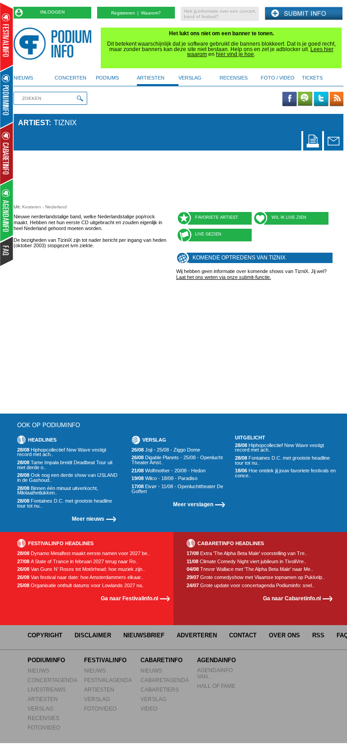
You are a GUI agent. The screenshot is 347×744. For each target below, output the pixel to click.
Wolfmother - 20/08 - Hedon (168, 470)
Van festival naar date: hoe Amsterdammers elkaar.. (80, 577)
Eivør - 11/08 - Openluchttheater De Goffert (177, 489)
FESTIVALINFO (105, 660)
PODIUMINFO (46, 660)
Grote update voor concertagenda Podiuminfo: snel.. (250, 585)
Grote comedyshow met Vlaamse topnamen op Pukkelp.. (256, 577)
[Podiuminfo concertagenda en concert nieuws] (7, 96)
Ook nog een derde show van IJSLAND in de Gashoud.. (67, 477)
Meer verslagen (193, 504)
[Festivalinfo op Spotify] (305, 99)
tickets (312, 77)
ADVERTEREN (197, 635)
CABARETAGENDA (165, 680)
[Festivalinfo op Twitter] (320, 99)
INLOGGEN (52, 11)
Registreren (123, 12)
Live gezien (208, 234)
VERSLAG (40, 708)
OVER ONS (284, 635)
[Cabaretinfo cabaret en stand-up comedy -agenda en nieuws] (6, 153)
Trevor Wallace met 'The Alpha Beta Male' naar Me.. (250, 569)
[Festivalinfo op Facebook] (289, 99)
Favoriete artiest (216, 217)
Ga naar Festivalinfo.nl (129, 598)
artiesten (150, 77)
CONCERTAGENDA (52, 680)
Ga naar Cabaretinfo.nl (292, 598)
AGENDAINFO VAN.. (215, 673)
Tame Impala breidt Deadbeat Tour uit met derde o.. (65, 465)
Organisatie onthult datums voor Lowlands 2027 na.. (81, 585)
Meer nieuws (88, 519)
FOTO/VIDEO (44, 727)
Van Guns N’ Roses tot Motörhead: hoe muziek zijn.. (81, 569)
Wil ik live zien (289, 217)
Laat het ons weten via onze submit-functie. (223, 277)
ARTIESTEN (43, 699)
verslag (190, 77)
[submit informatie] (303, 14)
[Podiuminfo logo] (55, 44)
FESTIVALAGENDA (108, 680)
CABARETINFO (162, 660)
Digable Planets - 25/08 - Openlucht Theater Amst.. (177, 460)
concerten (70, 77)
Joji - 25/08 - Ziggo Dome (165, 449)
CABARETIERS (160, 689)
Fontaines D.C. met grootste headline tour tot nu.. (64, 503)
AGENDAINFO (216, 660)
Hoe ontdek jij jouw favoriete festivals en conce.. (285, 473)
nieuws (23, 77)
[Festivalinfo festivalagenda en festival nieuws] (6, 36)
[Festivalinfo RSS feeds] (336, 99)
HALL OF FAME (216, 686)
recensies (234, 77)
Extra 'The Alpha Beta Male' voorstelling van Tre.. (247, 553)
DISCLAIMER (93, 635)
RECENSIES (43, 718)
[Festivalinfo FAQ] (7, 251)
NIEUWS (38, 670)
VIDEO (149, 708)
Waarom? (151, 12)
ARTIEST (33, 123)
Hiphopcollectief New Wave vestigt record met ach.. (61, 452)
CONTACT (243, 635)
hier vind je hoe (235, 54)
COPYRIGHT (45, 635)
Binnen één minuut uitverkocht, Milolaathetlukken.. (57, 490)
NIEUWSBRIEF (143, 635)
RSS (318, 635)
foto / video (278, 77)
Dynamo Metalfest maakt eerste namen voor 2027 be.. (83, 553)
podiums (107, 77)
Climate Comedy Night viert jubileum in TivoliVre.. (246, 561)
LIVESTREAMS (47, 689)
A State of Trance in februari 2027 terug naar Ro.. (77, 561)
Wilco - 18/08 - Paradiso (164, 478)
